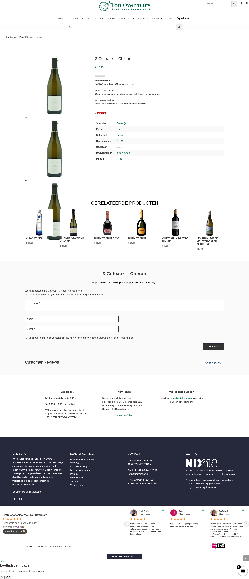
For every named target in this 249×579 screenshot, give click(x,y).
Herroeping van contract (124, 557)
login (246, 3)
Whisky (92, 18)
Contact (170, 18)
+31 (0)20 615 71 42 (147, 470)
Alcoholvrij (107, 18)
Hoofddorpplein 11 (146, 460)
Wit (118, 129)
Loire (147, 282)
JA (2, 577)
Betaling (74, 463)
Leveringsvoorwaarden (81, 470)
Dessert (103, 282)
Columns (156, 18)
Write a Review (213, 363)
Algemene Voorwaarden (82, 459)
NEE (8, 577)
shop (14, 37)
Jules (181, 511)
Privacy (74, 474)
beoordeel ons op (13, 531)
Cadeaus (123, 18)
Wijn (61, 18)
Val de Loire (136, 282)
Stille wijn (122, 123)
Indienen (213, 346)
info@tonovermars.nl (138, 474)
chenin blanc (123, 153)
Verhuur (74, 481)
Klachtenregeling (78, 466)
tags (154, 282)
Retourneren (76, 478)
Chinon (120, 135)
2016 (119, 147)
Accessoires (140, 18)
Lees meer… (30, 484)
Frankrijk (114, 282)
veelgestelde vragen (183, 398)
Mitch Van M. (144, 511)
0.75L (119, 159)
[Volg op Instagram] (20, 499)
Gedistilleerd (76, 18)
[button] (2, 561)
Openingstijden (124, 415)
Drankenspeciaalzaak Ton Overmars (25, 515)
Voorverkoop (76, 485)
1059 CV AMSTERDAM (140, 464)
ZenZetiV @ (223, 511)
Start (8, 37)
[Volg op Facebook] (14, 499)
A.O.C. (120, 141)
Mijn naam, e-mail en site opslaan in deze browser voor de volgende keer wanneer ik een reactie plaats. (81, 338)
